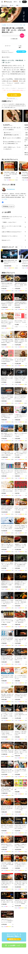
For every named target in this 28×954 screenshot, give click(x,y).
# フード (16, 25)
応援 (17, 5)
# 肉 (21, 25)
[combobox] (19, 247)
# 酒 (24, 25)
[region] (14, 169)
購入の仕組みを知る (11, 98)
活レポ (12, 5)
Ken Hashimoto (11, 189)
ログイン (24, 1)
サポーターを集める (21, 51)
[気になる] (17, 177)
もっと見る (14, 95)
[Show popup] (19, 1)
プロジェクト (4, 5)
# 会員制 (4, 25)
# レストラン (10, 25)
